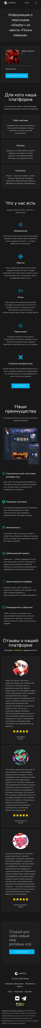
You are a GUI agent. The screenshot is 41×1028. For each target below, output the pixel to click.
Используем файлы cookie (12, 1011)
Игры (10, 991)
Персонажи (18, 991)
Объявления (30, 984)
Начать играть (20, 386)
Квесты (20, 986)
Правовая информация (14, 984)
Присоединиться (22, 952)
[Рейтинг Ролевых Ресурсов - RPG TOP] (20, 1005)
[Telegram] (24, 999)
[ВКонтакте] (17, 999)
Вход (27, 3)
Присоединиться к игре (16, 76)
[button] (36, 2)
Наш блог (28, 991)
